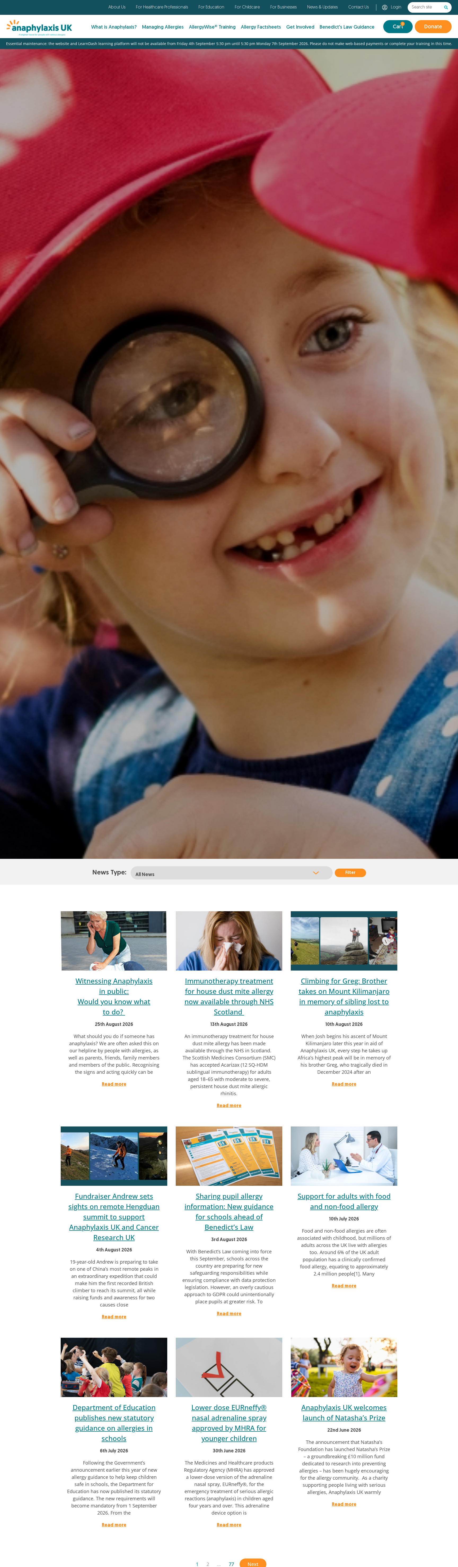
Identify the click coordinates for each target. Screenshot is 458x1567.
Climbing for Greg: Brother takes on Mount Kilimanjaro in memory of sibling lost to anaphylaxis (344, 996)
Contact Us (358, 7)
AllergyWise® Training (212, 27)
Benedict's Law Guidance (347, 27)
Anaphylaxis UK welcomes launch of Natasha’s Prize (344, 1412)
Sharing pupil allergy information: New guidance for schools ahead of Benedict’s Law (229, 1211)
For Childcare (247, 7)
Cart (398, 26)
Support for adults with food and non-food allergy (344, 1201)
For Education (211, 7)
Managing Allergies (163, 27)
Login (396, 7)
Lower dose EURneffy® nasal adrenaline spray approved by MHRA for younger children (229, 1423)
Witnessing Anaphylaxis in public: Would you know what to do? (114, 996)
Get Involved (300, 27)
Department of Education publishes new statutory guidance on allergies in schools (114, 1423)
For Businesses (283, 7)
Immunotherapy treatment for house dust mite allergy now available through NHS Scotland (229, 996)
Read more (114, 1084)
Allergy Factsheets (261, 27)
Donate (433, 27)
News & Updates (322, 7)
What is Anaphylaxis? (114, 27)
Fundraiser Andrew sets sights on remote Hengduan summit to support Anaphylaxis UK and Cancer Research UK (114, 1216)
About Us (116, 7)
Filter (350, 873)
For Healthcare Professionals (162, 7)
